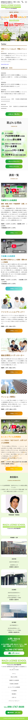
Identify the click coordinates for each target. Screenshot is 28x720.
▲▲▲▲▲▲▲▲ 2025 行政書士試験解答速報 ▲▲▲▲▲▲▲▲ (14, 100)
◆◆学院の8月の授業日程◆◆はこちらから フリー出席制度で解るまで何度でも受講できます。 (14, 92)
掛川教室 (14, 622)
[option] (14, 25)
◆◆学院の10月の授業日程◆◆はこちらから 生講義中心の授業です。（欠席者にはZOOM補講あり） (14, 77)
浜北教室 (14, 589)
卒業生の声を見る (14, 166)
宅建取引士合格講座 (14, 680)
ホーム (14, 673)
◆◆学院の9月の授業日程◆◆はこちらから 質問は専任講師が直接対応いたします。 (14, 85)
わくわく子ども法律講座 (14, 687)
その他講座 (14, 690)
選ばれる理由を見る (14, 161)
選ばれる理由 (14, 676)
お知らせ (14, 697)
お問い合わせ (15, 653)
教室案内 (14, 694)
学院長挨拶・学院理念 (14, 514)
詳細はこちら (14, 232)
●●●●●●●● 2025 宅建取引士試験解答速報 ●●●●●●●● (14, 107)
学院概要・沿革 (14, 537)
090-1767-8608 (14, 649)
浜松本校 (14, 559)
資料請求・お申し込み (14, 712)
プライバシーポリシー (14, 700)
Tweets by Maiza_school (5, 64)
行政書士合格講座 (14, 683)
